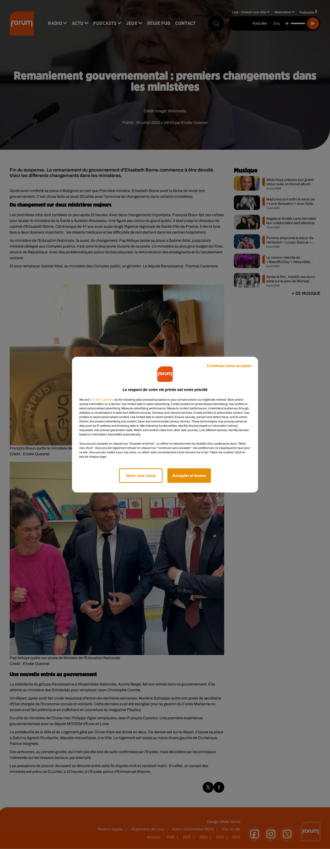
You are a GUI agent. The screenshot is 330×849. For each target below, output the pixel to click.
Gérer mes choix (141, 475)
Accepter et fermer (189, 475)
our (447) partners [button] (102, 399)
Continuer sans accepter (229, 365)
